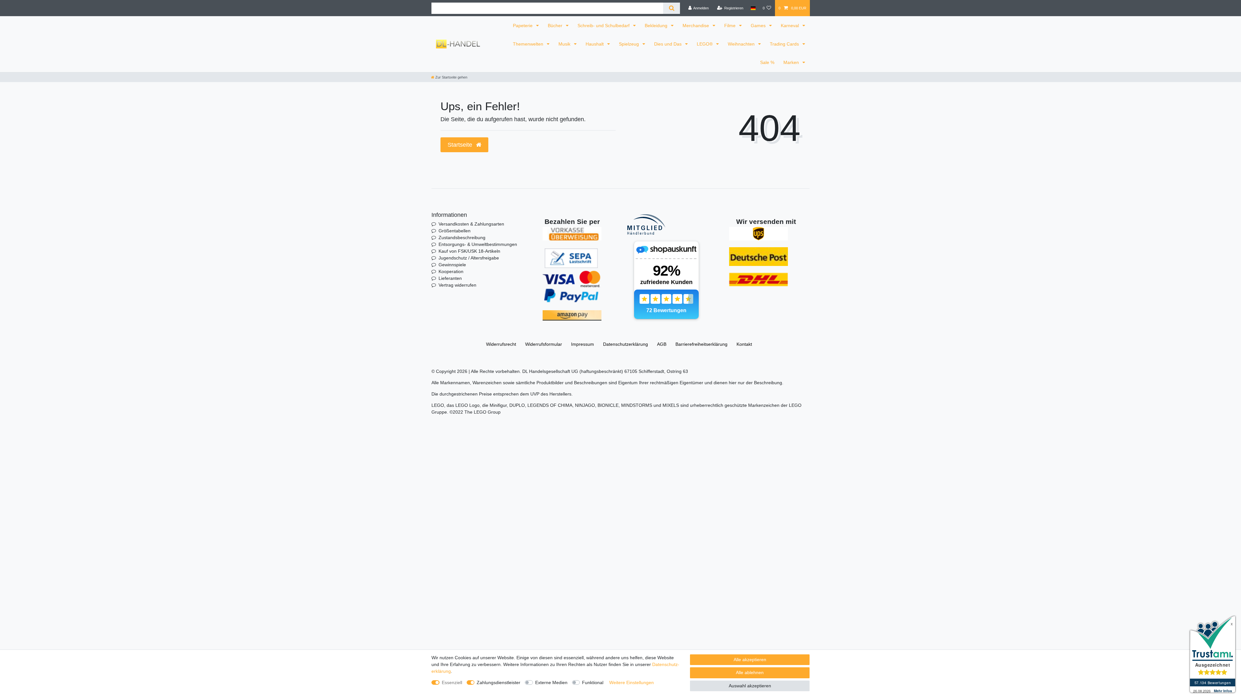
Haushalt (595, 44)
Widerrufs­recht (501, 344)
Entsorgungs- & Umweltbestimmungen (478, 244)
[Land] (753, 8)
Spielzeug (629, 44)
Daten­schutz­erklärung (625, 344)
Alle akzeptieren (750, 659)
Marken (791, 62)
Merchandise (696, 25)
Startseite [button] (461, 145)
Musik (565, 44)
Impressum (582, 344)
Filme (730, 25)
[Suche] (671, 8)
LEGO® (705, 44)
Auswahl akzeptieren (750, 685)
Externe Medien (551, 682)
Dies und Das (668, 44)
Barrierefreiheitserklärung (701, 344)
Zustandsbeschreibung (462, 237)
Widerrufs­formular (543, 344)
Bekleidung (657, 25)
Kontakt (744, 344)
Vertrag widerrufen (457, 285)
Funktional (592, 682)
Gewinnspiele (452, 264)
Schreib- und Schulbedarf (604, 25)
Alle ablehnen (750, 672)
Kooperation (451, 271)
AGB (661, 344)
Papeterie (523, 25)
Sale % (767, 62)
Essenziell (452, 682)
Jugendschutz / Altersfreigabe (469, 257)
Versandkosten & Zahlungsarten (471, 224)
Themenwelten (529, 44)
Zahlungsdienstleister (498, 682)
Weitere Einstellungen (631, 682)
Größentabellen (455, 230)
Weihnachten (742, 44)
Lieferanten (450, 278)
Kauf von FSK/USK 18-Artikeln (469, 251)
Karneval (790, 25)
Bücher (556, 25)
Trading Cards (785, 44)
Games (759, 25)
